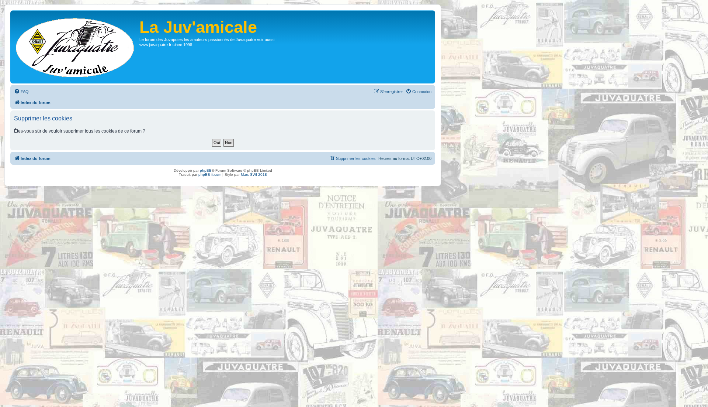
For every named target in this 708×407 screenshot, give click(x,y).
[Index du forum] (75, 47)
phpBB (206, 170)
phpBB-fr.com (209, 174)
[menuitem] (21, 91)
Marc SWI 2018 (254, 174)
